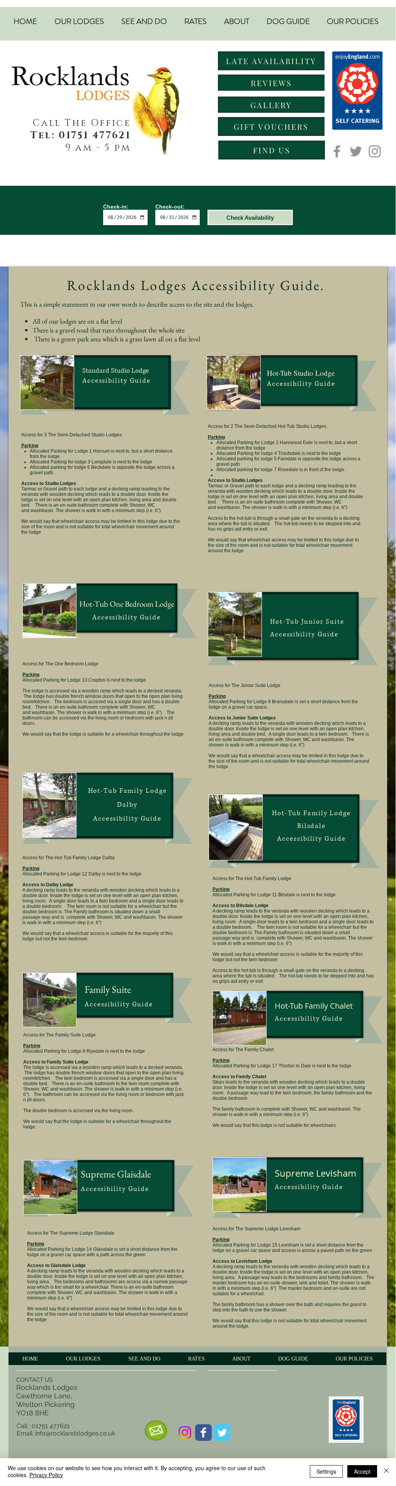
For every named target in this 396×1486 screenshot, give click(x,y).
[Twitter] (356, 151)
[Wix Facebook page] (203, 1432)
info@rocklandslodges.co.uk (75, 1433)
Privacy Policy (46, 1475)
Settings (326, 1471)
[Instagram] (375, 151)
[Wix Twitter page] (222, 1432)
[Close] (386, 1471)
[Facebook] (337, 151)
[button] (79, 21)
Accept (362, 1471)
